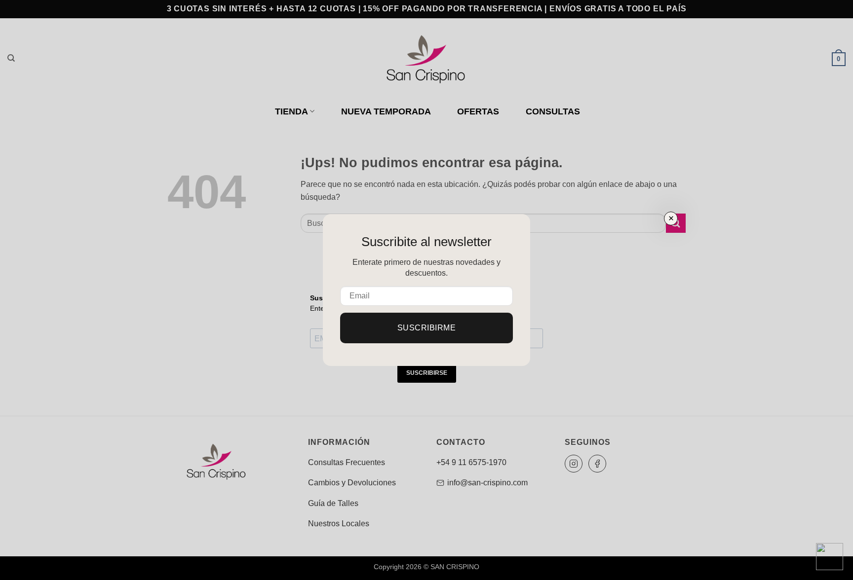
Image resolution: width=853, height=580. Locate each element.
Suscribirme (426, 328)
